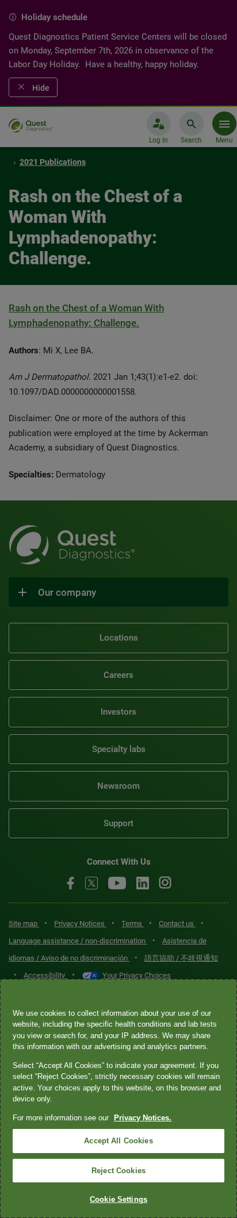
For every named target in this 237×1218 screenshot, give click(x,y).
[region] (118, 1098)
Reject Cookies (118, 1170)
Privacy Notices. (142, 1117)
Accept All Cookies (118, 1140)
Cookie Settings (118, 1199)
